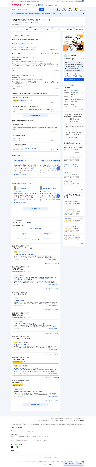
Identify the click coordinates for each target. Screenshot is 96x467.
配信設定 (33, 431)
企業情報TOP (26, 424)
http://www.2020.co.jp (76, 99)
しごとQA (64, 10)
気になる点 (33, 47)
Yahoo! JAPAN (60, 1)
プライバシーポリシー (22, 461)
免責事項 (57, 461)
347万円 (76, 214)
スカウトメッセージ (15, 431)
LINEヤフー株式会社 (15, 453)
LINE (19, 447)
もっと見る (80, 109)
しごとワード (40, 440)
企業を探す (58, 10)
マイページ (82, 10)
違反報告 (57, 70)
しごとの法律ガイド (25, 440)
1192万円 (77, 160)
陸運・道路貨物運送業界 (17, 24)
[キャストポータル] (74, 50)
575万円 (76, 231)
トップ (16, 29)
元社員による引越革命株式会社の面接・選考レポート (23, 57)
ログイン (33, 5)
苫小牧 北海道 (79, 1)
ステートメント (49, 461)
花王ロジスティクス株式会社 (21, 338)
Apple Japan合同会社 (50, 188)
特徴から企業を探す (21, 436)
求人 (29, 29)
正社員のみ (30, 43)
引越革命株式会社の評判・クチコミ (47, 424)
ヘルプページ (74, 418)
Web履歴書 (28, 431)
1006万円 (77, 177)
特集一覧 (70, 10)
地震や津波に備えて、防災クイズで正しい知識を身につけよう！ (26, 1)
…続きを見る (29, 168)
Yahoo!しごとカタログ (17, 424)
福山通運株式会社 (17, 383)
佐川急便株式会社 (17, 269)
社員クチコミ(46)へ (54, 49)
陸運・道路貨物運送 (75, 90)
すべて (22, 43)
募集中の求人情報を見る (22, 174)
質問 (59, 29)
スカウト (76, 10)
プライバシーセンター (32, 461)
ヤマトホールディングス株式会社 (50, 161)
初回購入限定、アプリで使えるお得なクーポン (47, 5)
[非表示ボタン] (83, 462)
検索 (83, 1)
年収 (50, 29)
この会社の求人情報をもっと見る (51, 263)
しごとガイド (33, 440)
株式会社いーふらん (23, 188)
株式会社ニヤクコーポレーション (22, 248)
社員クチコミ (38, 29)
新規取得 (41, 4)
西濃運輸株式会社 (17, 315)
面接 (20, 59)
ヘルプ (65, 1)
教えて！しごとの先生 (15, 440)
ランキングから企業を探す (31, 436)
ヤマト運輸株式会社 (20, 161)
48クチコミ (27, 22)
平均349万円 (35, 22)
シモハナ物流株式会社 (19, 294)
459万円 (76, 239)
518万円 (76, 222)
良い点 (26, 47)
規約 (41, 461)
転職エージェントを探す (43, 436)
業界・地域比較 (80, 29)
